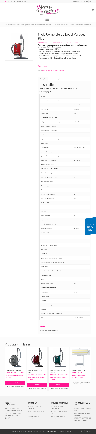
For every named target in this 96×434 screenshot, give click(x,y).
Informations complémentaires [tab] (57, 79)
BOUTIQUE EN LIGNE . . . (22, 1)
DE (8, 1)
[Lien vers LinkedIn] (87, 1)
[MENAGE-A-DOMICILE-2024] (48, 10)
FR (5, 1)
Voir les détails (20, 386)
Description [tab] (43, 79)
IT (11, 1)
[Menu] (47, 19)
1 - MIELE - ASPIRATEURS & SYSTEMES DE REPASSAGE (53, 70)
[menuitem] (6, 1)
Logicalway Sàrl (67, 431)
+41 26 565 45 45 (33, 409)
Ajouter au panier (76, 383)
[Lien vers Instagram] (89, 1)
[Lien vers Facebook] (84, 1)
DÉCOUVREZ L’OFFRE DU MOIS (82, 418)
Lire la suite (15, 382)
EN (14, 1)
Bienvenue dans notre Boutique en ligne (16, 24)
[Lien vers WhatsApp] (81, 1)
